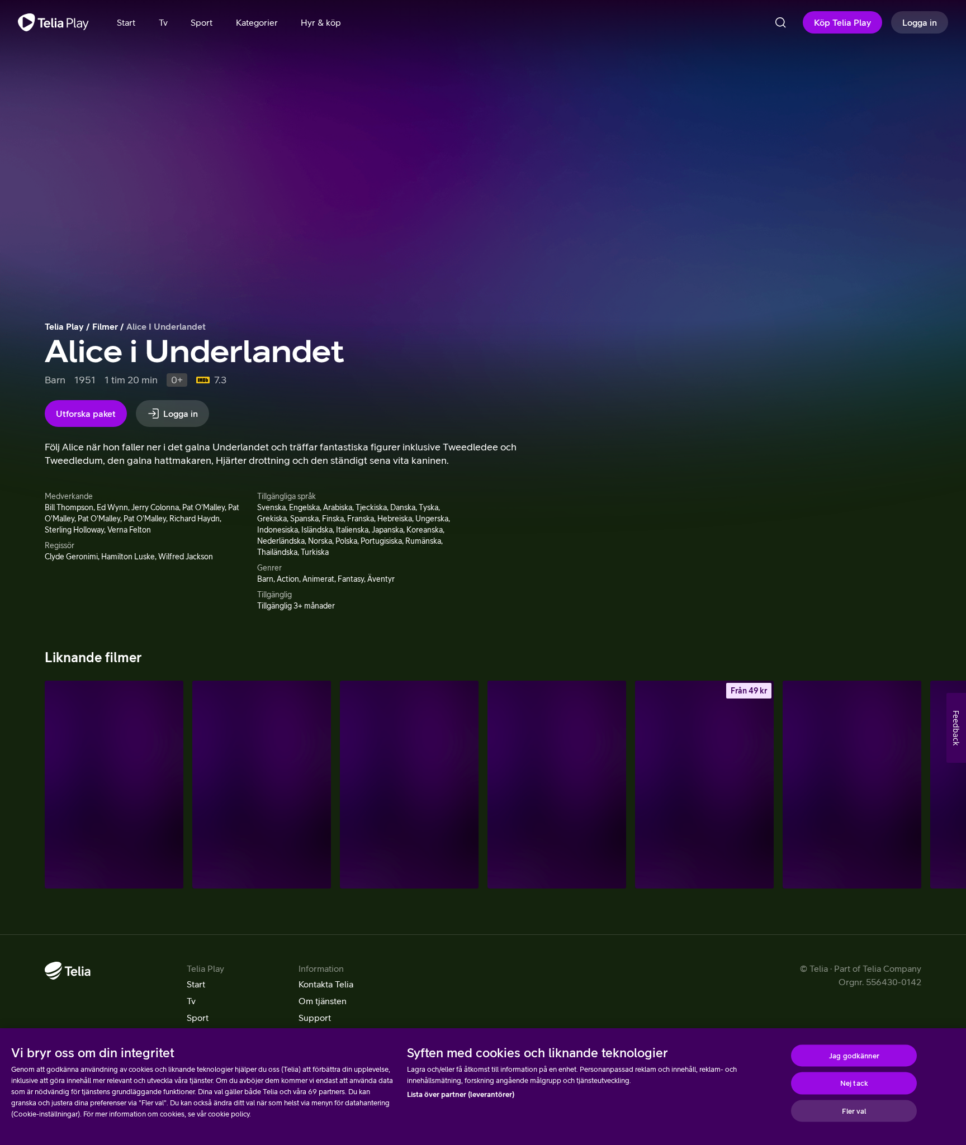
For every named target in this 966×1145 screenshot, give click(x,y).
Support (315, 1018)
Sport (198, 1018)
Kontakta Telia (326, 984)
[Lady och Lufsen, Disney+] (261, 785)
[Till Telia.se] (68, 971)
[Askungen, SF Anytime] (704, 785)
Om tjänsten (323, 1001)
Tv (191, 1001)
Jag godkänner (854, 1055)
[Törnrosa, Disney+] (852, 785)
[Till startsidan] (53, 22)
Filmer (105, 326)
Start (196, 984)
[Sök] (780, 22)
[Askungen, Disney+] (556, 785)
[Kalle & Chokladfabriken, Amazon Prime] (114, 785)
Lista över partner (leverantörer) (460, 1094)
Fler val (854, 1110)
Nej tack (854, 1083)
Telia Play (64, 326)
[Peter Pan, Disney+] (409, 785)
